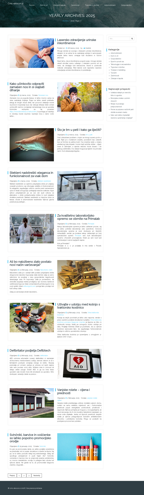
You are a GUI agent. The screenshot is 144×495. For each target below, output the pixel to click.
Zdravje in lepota (59, 5)
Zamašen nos (43, 95)
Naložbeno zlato (46, 270)
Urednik (88, 48)
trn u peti (89, 135)
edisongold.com (29, 286)
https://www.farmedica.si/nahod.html (23, 112)
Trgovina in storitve (92, 5)
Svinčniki (42, 446)
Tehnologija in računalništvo (121, 64)
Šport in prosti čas (117, 61)
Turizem (114, 73)
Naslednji (36, 475)
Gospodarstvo (126, 5)
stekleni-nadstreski (44, 181)
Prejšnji (12, 475)
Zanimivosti (75, 5)
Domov (31, 5)
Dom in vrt (44, 5)
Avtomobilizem (110, 5)
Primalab (91, 224)
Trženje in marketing (118, 70)
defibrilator (44, 355)
